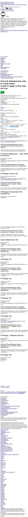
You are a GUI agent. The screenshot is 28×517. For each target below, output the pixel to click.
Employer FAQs (7, 3)
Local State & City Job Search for (7, 472)
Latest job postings (4, 429)
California (3, 473)
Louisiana (3, 507)
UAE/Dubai (3, 471)
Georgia (2, 481)
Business (2, 434)
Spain (2, 466)
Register (2, 2)
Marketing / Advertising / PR (6, 448)
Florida (2, 475)
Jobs (1, 30)
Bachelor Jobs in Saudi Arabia (7, 74)
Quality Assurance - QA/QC (6, 451)
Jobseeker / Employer (5, 387)
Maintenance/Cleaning (5, 446)
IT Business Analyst (5, 403)
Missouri (2, 491)
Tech (7, 31)
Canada (2, 455)
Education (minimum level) (6, 116)
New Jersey (3, 486)
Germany (2, 458)
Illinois (2, 478)
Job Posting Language (5, 110)
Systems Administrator (5, 407)
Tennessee (3, 498)
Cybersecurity (3, 399)
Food (2, 31)
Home (2, 5)
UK (1, 468)
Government (3, 441)
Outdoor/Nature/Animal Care (7, 449)
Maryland (2, 489)
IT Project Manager (5, 400)
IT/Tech (2, 60)
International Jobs (15, 454)
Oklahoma (3, 502)
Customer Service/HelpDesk (6, 438)
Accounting (3, 430)
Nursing (2, 62)
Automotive (3, 433)
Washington (3, 493)
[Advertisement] (14, 44)
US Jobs (7, 30)
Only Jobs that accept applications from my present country (14, 135)
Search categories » (4, 70)
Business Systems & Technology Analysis (9, 412)
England (2, 456)
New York (3, 476)
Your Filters (3, 115)
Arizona (2, 492)
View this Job (3, 159)
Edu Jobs (19, 30)
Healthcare (3, 59)
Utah (2, 506)
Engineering (3, 57)
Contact (21, 508)
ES (1, 29)
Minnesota (3, 495)
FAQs (13, 2)
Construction (3, 436)
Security (2, 452)
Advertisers (15, 30)
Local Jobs (24, 4)
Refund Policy (12, 508)
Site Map (17, 508)
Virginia (2, 488)
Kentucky (3, 480)
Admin (22, 30)
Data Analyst (3, 401)
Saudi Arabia (3, 462)
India (2, 459)
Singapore (3, 463)
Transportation (3, 68)
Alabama (2, 501)
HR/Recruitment (4, 442)
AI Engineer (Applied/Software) (7, 413)
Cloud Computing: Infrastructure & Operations (10, 406)
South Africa (3, 465)
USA (2, 469)
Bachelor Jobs (3, 73)
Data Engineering (4, 410)
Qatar (2, 461)
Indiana (2, 500)
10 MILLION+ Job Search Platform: (8, 95)
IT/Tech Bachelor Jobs (5, 75)
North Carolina (4, 479)
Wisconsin (3, 497)
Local (4, 30)
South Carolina (4, 499)
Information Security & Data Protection (9, 408)
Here (5, 7)
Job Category (3, 113)
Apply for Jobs (4, 4)
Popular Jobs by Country (6, 454)
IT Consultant (3, 397)
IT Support (3, 404)
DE (2, 29)
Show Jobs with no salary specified (9, 134)
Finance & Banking (5, 440)
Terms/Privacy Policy (5, 508)
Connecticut (3, 504)
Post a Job (15, 4)
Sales (2, 66)
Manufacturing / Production (6, 447)
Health (26, 30)
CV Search (18, 95)
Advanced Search (4, 137)
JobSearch (6, 2)
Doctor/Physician (4, 439)
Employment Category (11, 113)
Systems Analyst (4, 409)
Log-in (10, 2)
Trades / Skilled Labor (5, 67)
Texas (2, 474)
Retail (4, 31)
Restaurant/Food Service (6, 63)
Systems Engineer (4, 402)
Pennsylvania (3, 484)
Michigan (2, 487)
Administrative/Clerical (5, 432)
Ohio (2, 482)
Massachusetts (3, 485)
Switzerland (3, 467)
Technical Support (4, 414)
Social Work (3, 453)
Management (3, 61)
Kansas (2, 505)
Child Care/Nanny (4, 435)
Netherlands (3, 460)
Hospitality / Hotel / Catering (6, 443)
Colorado (2, 494)
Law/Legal (3, 445)
